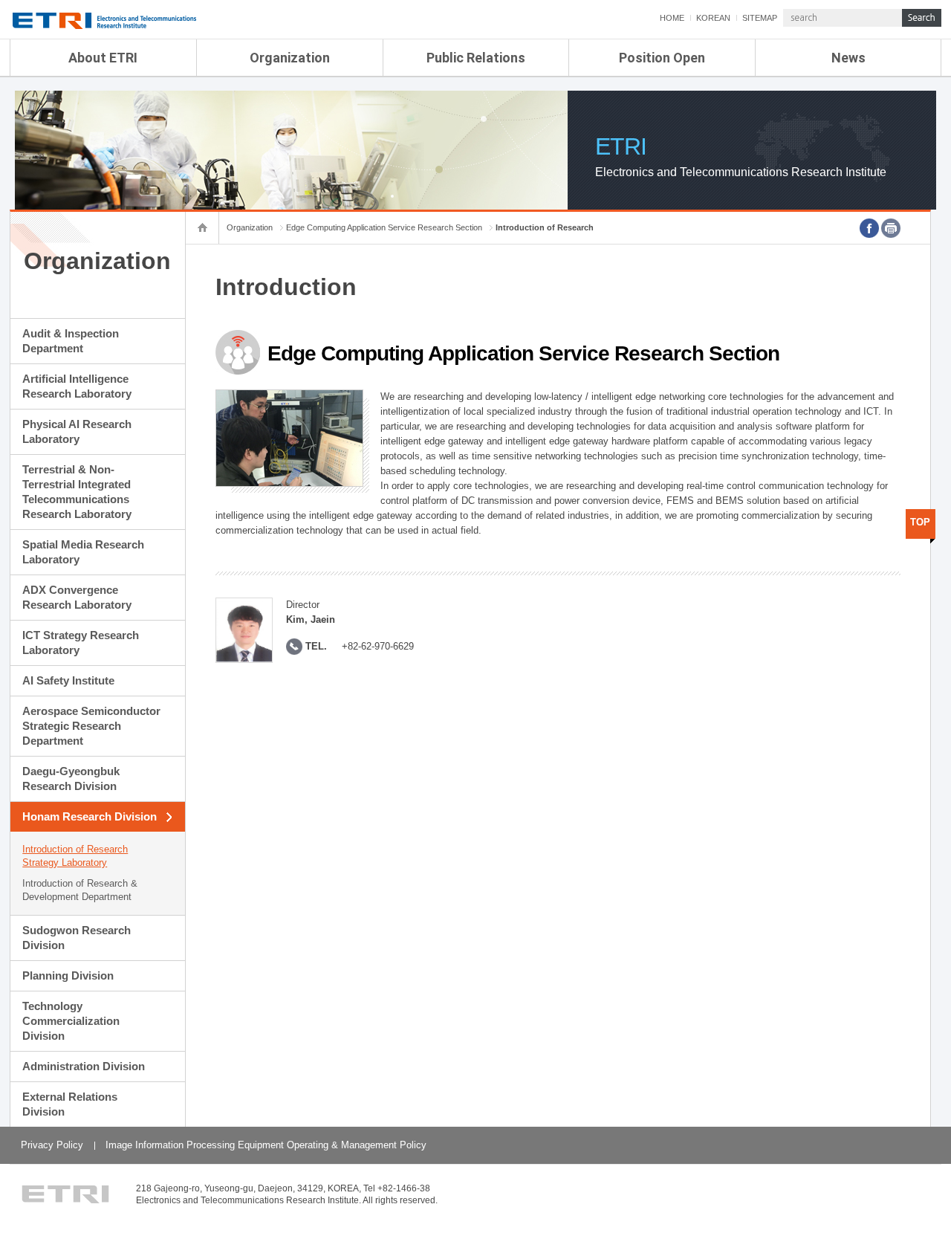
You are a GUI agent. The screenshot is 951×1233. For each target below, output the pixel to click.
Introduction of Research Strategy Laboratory (75, 856)
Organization (290, 57)
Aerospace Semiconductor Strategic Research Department (91, 726)
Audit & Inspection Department (70, 341)
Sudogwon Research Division (76, 937)
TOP (920, 522)
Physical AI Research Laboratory (77, 431)
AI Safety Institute (68, 680)
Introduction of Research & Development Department (79, 890)
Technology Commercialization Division (71, 1021)
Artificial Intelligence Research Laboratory (77, 386)
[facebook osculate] (869, 228)
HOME (672, 17)
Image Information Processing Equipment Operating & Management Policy (266, 1145)
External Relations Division (69, 1104)
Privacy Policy (52, 1145)
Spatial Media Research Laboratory (83, 552)
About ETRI (102, 57)
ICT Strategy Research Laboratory (80, 642)
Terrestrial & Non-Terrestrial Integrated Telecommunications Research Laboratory (77, 491)
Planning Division (68, 975)
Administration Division (83, 1066)
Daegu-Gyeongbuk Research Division (71, 778)
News (848, 57)
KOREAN (713, 17)
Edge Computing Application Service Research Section (384, 227)
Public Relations (475, 57)
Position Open (662, 57)
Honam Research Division (89, 816)
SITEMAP (759, 17)
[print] (890, 228)
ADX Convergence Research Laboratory (77, 597)
